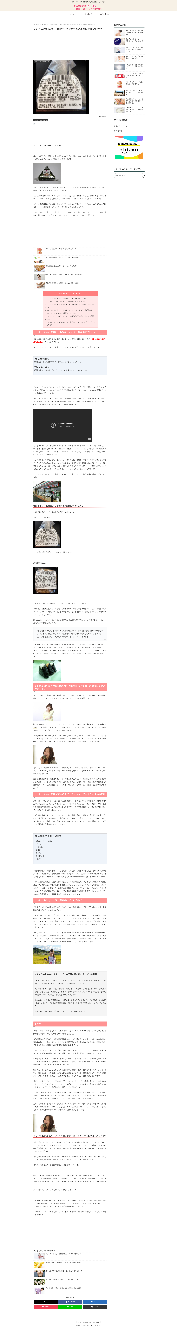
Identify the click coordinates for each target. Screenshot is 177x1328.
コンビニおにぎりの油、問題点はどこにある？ (62, 313)
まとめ (49, 319)
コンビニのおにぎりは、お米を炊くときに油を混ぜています (66, 298)
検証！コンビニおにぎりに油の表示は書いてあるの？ (67, 301)
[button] (95, 1307)
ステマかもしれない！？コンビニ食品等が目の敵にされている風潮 (72, 316)
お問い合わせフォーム (122, 126)
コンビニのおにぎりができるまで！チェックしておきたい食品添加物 (69, 310)
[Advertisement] (70, 45)
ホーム (79, 1322)
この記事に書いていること (67, 294)
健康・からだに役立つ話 (41, 120)
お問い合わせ (87, 1322)
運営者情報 (118, 131)
